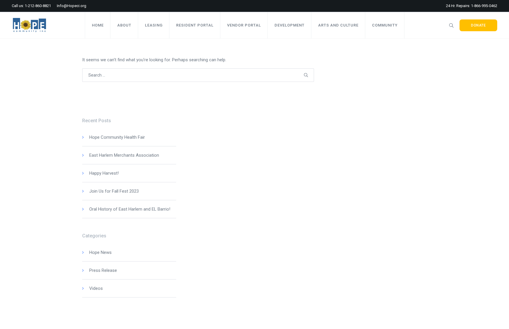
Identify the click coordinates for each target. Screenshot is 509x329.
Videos (96, 288)
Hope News (100, 252)
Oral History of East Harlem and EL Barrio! (129, 209)
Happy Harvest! (104, 173)
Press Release (103, 270)
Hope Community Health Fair (117, 137)
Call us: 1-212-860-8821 (31, 6)
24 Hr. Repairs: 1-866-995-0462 (471, 6)
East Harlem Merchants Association (124, 155)
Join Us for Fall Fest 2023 (114, 191)
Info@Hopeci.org (71, 6)
